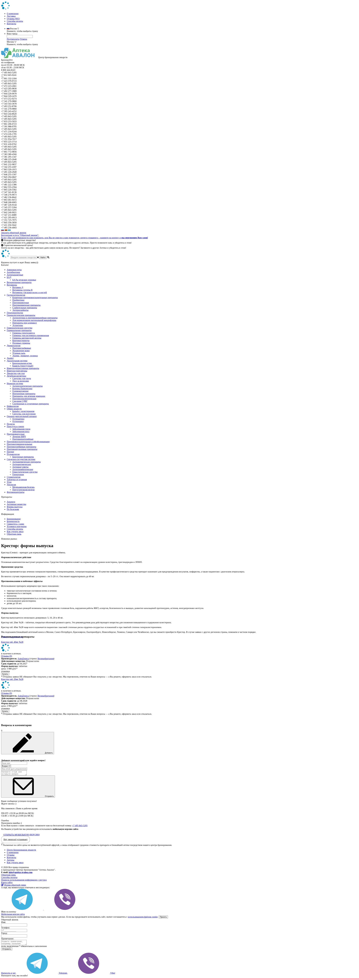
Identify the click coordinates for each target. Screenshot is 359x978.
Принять (163, 917)
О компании (13, 13)
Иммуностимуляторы (17, 371)
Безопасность (13, 521)
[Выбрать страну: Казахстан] (9, 230)
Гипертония (18, 474)
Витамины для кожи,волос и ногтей (29, 292)
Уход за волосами (20, 381)
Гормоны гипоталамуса (23, 333)
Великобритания (46, 658)
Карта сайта (6, 882)
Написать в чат (8, 973)
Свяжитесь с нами (15, 524)
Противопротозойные (22, 439)
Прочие (10, 452)
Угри (9, 482)
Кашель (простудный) (22, 366)
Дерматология (13, 345)
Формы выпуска (14, 507)
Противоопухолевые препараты (22, 449)
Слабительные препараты (24, 307)
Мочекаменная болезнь (23, 487)
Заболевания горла (21, 429)
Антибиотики (13, 272)
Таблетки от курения (17, 479)
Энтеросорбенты (20, 310)
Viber (112, 973)
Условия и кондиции (17, 526)
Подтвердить (13, 39)
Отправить (49, 796)
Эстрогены (17, 325)
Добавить (48, 753)
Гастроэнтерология (16, 295)
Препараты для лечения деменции (28, 396)
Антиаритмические (21, 464)
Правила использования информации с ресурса (24, 880)
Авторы (10, 860)
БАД (9, 277)
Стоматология (13, 477)
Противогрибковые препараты (21, 446)
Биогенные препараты (23, 457)
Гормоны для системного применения (30, 335)
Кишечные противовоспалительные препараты (35, 297)
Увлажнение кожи (21, 350)
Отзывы (10, 855)
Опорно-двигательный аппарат (22, 416)
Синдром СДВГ (19, 401)
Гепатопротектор (15, 312)
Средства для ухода (21, 378)
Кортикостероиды (20, 340)
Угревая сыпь (18, 353)
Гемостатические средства (24, 472)
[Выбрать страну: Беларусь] (5, 230)
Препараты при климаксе (24, 323)
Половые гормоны (21, 343)
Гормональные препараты (19, 330)
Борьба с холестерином (23, 411)
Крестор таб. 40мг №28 (12, 642)
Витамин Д (17, 287)
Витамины (12, 285)
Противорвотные (20, 302)
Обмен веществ (14, 409)
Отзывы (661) (13, 18)
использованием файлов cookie (143, 917)
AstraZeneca (23, 658)
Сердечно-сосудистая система (21, 459)
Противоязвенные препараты (26, 305)
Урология (11, 484)
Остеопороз (18, 421)
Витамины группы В (22, 290)
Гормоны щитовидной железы (26, 338)
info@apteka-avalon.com (20, 872)
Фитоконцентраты (15, 492)
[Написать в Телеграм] (22, 909)
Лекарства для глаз (16, 373)
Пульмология (13, 454)
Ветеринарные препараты (19, 282)
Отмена (23, 39)
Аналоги (11, 502)
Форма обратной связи (15, 885)
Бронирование (14, 519)
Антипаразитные (15, 275)
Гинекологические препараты (21, 315)
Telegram (63, 973)
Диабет (10, 358)
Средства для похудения (23, 414)
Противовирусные (16, 434)
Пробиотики (18, 300)
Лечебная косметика (16, 376)
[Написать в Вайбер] (65, 909)
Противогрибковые (21, 348)
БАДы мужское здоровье (24, 280)
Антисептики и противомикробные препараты (34, 318)
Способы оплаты (15, 21)
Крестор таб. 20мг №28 (12, 679)
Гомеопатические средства (19, 328)
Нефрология (13, 406)
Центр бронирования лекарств (21, 850)
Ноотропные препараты (23, 393)
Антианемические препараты (26, 462)
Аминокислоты (14, 270)
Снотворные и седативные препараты (30, 403)
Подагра (11, 424)
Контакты (11, 23)
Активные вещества (16, 504)
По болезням (13, 509)
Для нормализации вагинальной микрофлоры (34, 320)
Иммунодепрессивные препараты (23, 368)
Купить (5, 674)
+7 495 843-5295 (80, 825)
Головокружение (20, 391)
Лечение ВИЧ (19, 436)
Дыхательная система (17, 361)
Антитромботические (22, 469)
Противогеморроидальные (19, 444)
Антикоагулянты (20, 467)
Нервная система (15, 383)
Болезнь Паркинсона (22, 388)
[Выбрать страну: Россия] (2, 230)
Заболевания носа (20, 431)
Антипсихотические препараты (27, 386)
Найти (42, 257)
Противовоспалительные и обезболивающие (28, 441)
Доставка (11, 16)
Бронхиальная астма (22, 363)
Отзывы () (6, 656)
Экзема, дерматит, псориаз (25, 355)
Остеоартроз (18, 419)
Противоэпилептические (24, 398)
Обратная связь (14, 534)
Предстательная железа (23, 489)
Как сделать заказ (15, 531)
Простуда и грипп (15, 426)
